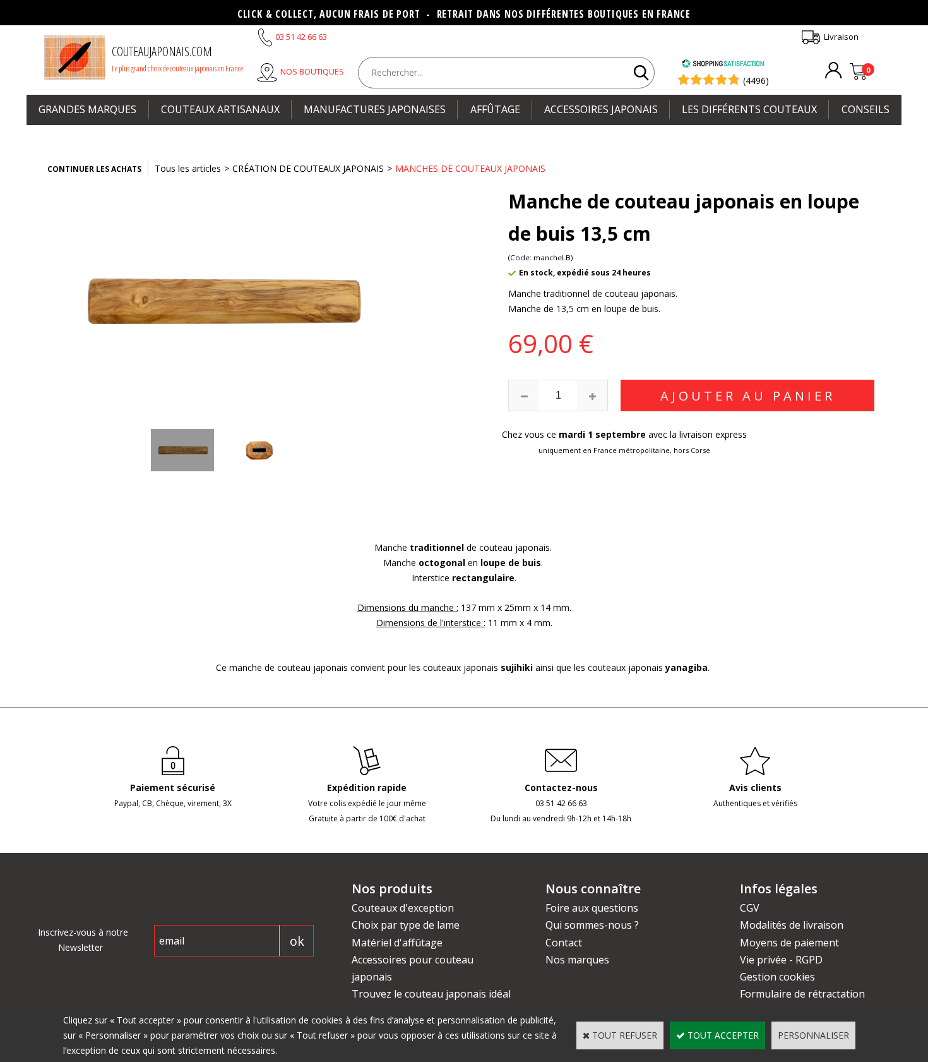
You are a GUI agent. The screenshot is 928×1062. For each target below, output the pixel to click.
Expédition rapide (367, 787)
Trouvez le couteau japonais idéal (431, 994)
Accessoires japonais (601, 109)
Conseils (865, 109)
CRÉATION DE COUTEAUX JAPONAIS (308, 168)
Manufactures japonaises (375, 109)
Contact (563, 943)
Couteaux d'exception (403, 908)
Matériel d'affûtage (397, 943)
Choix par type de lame (406, 925)
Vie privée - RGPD (781, 960)
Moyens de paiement (789, 943)
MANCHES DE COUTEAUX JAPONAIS (470, 168)
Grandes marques (87, 109)
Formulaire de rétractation (802, 994)
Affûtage (495, 109)
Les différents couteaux (749, 109)
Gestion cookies (777, 977)
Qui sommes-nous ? (592, 925)
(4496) (756, 81)
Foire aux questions (591, 908)
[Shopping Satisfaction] (723, 65)
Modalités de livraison (791, 925)
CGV (749, 908)
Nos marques (577, 960)
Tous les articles (188, 168)
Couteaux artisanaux (220, 109)
